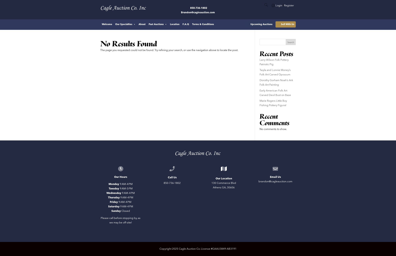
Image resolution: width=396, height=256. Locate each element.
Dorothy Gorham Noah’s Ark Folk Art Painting (276, 82)
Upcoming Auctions (261, 24)
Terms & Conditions (203, 24)
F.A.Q (186, 24)
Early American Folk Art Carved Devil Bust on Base (275, 92)
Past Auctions (156, 24)
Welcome (107, 24)
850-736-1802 (198, 8)
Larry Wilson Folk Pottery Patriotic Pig (274, 62)
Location (174, 24)
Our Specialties (123, 24)
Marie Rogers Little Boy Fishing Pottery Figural (273, 103)
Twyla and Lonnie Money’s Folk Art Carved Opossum (275, 72)
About (142, 24)
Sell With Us (287, 24)
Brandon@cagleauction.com (198, 12)
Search (290, 42)
